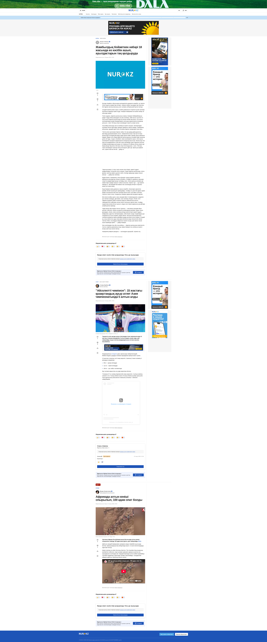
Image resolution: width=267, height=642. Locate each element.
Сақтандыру (94, 14)
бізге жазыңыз (118, 236)
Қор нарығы (107, 14)
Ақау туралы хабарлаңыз (167, 634)
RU (179, 10)
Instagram (139, 272)
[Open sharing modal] (97, 104)
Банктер (88, 14)
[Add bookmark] (97, 109)
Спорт (97, 281)
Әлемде (97, 488)
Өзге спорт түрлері (104, 281)
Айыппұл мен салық (136, 14)
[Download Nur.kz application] (133, 4)
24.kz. (139, 541)
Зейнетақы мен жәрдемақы (124, 14)
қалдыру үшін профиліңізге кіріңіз (127, 258)
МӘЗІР (83, 10)
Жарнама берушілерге (181, 634)
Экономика (114, 14)
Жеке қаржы (100, 14)
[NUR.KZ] (133, 10)
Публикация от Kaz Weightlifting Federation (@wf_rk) (121, 422)
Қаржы (81, 14)
